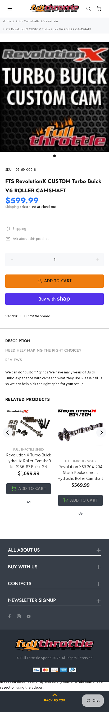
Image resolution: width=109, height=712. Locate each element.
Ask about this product (31, 239)
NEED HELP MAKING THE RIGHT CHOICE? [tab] (43, 350)
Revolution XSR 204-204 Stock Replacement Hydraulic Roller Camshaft (80, 473)
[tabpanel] (54, 97)
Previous (8, 432)
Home (7, 21)
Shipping (12, 207)
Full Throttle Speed (35, 316)
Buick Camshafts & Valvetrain (37, 21)
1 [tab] (54, 156)
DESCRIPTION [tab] (17, 340)
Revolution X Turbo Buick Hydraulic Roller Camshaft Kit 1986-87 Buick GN (28, 461)
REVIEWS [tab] (13, 360)
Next (101, 432)
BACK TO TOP (54, 700)
